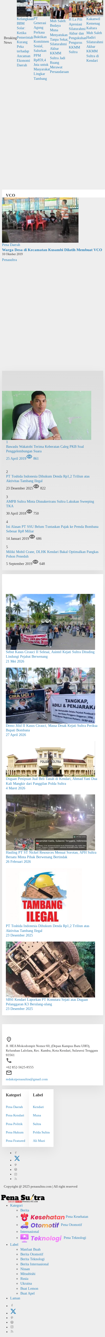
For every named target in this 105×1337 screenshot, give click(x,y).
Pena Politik (14, 1124)
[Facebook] (15, 1153)
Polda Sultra (41, 1132)
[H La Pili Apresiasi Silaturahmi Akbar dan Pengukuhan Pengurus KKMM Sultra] (77, 8)
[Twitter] (17, 1160)
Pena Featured (15, 1141)
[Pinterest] (15, 1165)
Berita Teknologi (32, 1259)
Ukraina (26, 1283)
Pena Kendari (15, 1115)
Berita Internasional (34, 1264)
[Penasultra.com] (23, 1198)
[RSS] (15, 1179)
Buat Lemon (29, 1288)
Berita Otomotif (31, 1254)
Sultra (37, 1124)
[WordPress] (15, 1170)
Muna (37, 1115)
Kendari (38, 1107)
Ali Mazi (39, 1141)
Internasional (29, 1232)
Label (14, 1245)
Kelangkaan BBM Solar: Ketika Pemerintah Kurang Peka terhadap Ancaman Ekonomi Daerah (25, 42)
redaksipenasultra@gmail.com (27, 1079)
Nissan (25, 1269)
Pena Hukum (14, 1132)
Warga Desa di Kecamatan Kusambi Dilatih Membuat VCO (52, 250)
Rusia (24, 1279)
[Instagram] (15, 1174)
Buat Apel (27, 1293)
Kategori (16, 1205)
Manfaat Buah (30, 1249)
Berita (24, 1210)
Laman (15, 1298)
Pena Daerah (11, 245)
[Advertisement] (52, 133)
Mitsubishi (27, 1274)
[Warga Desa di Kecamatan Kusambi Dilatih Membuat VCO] (40, 220)
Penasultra (9, 260)
